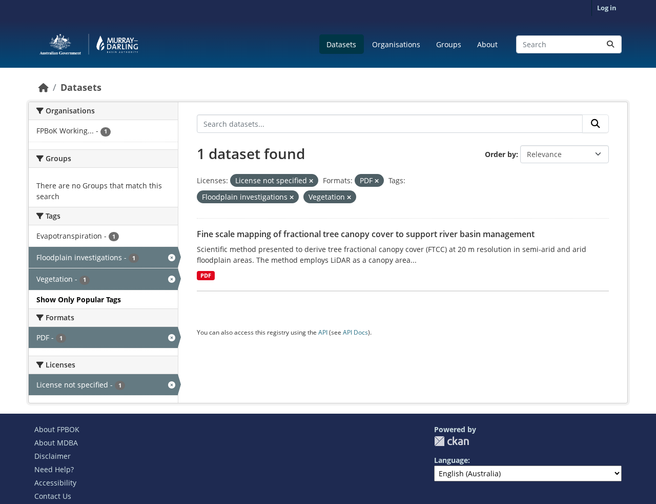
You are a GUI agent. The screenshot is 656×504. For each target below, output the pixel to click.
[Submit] (610, 44)
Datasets (341, 44)
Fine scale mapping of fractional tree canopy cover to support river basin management (366, 234)
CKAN (451, 441)
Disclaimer (52, 456)
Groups (448, 44)
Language (451, 460)
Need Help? (54, 469)
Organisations (396, 44)
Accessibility (55, 483)
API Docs (355, 332)
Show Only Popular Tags (78, 299)
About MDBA (56, 443)
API (322, 332)
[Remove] (311, 181)
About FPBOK (56, 429)
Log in (607, 7)
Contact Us (52, 496)
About (487, 44)
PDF (205, 275)
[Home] (43, 87)
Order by (500, 154)
